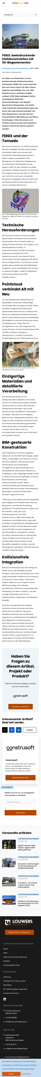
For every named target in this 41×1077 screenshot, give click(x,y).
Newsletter (7, 985)
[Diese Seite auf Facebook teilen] (12, 730)
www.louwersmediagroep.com (17, 1057)
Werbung (7, 977)
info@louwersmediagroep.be (16, 1049)
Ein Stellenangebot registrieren (15, 989)
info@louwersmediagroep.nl (16, 1022)
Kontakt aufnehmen (11, 993)
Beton (5, 949)
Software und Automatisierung (15, 68)
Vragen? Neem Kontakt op (18, 932)
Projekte (6, 961)
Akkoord (11, 1074)
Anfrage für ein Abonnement (14, 981)
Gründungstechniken (11, 965)
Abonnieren (20, 813)
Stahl (5, 953)
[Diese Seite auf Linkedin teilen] (18, 730)
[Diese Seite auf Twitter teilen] (5, 730)
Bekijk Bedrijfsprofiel (20, 777)
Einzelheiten (26, 1074)
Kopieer (29, 730)
